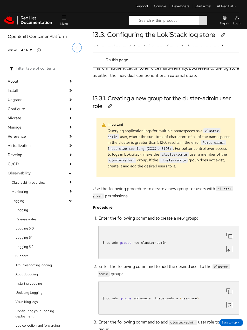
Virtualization (19, 145)
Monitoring (20, 191)
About (13, 81)
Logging (18, 201)
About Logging (26, 274)
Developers (180, 6)
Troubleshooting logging (33, 265)
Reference (17, 136)
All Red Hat (225, 6)
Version (13, 50)
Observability (19, 173)
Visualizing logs (26, 302)
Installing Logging (28, 283)
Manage (14, 127)
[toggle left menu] (77, 47)
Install (13, 90)
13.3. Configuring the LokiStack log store (154, 34)
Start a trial (203, 6)
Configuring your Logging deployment (34, 313)
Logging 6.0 (24, 228)
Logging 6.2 (24, 246)
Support (142, 6)
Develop (15, 154)
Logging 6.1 (23, 237)
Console (160, 6)
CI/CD (13, 163)
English (224, 23)
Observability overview (28, 182)
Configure (16, 108)
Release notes (25, 219)
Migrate (14, 118)
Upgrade (15, 99)
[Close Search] (210, 20)
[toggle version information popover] (38, 50)
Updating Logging (28, 292)
